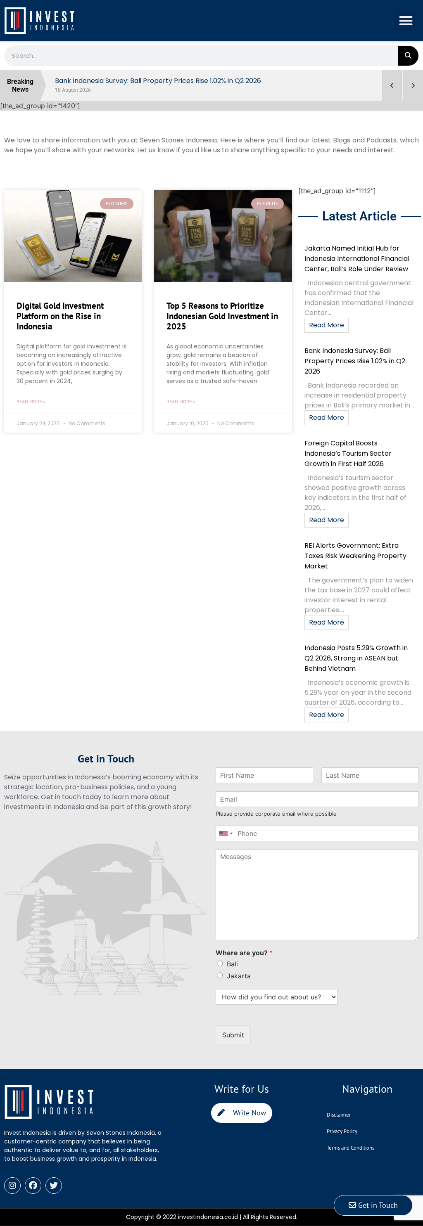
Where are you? (244, 953)
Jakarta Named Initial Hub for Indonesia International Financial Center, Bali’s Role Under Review (356, 259)
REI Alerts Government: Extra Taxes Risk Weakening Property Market (355, 556)
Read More (326, 325)
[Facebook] (33, 1185)
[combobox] (225, 833)
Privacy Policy (342, 1131)
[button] (406, 21)
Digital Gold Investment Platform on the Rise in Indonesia (60, 316)
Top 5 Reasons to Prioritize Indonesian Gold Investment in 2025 (222, 316)
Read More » (31, 401)
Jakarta (239, 976)
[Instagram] (12, 1185)
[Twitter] (53, 1185)
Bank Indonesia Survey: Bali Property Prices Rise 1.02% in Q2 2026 (354, 361)
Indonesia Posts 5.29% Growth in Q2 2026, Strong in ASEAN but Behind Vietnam (356, 658)
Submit (233, 1035)
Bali (232, 964)
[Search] (408, 56)
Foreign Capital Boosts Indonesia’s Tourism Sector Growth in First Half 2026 (348, 453)
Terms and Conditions (350, 1147)
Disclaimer (339, 1114)
